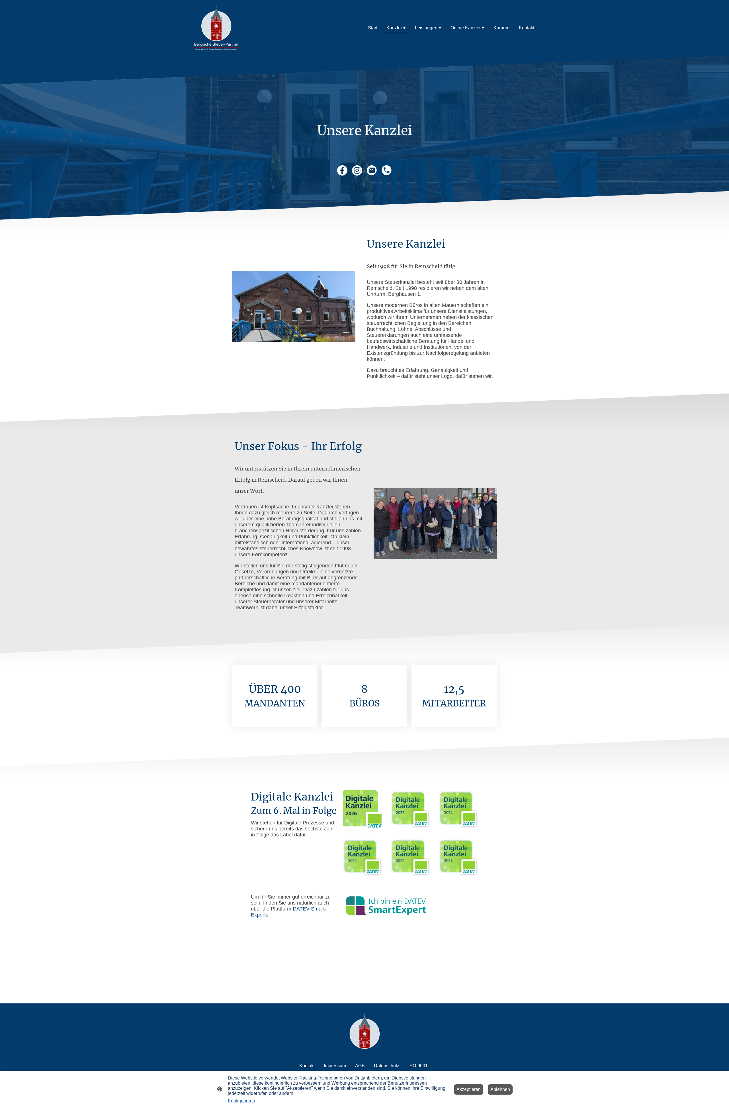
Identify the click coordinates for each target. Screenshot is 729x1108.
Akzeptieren (468, 1089)
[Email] (372, 170)
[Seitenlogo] (216, 27)
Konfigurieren (241, 1100)
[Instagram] (357, 170)
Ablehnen (500, 1089)
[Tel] (387, 170)
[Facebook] (342, 170)
